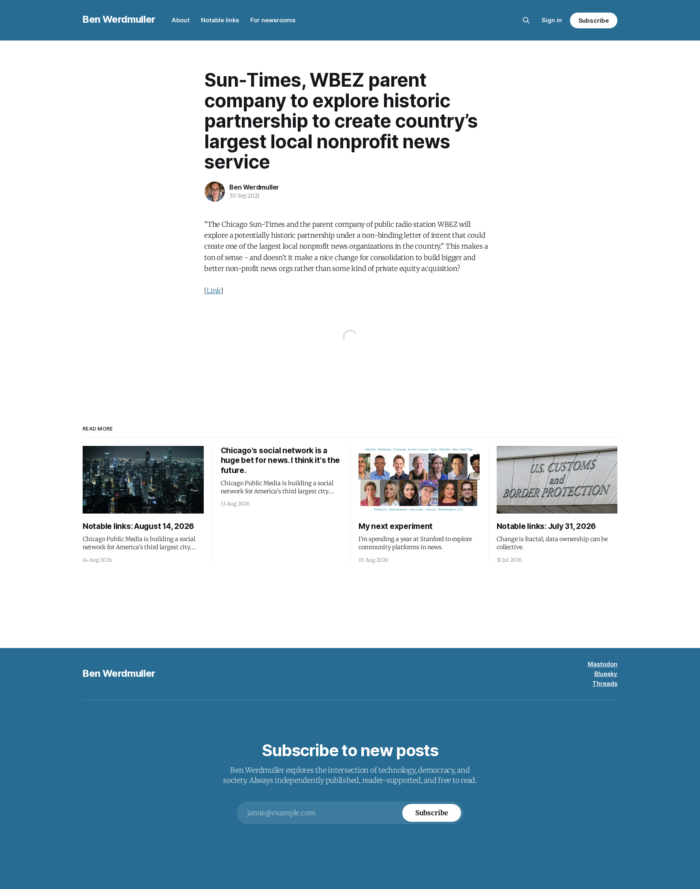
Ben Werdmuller (119, 19)
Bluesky (605, 674)
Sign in (552, 20)
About (181, 20)
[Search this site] (526, 20)
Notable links (220, 20)
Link (213, 290)
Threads (604, 683)
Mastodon (602, 664)
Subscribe (593, 20)
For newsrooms (272, 20)
